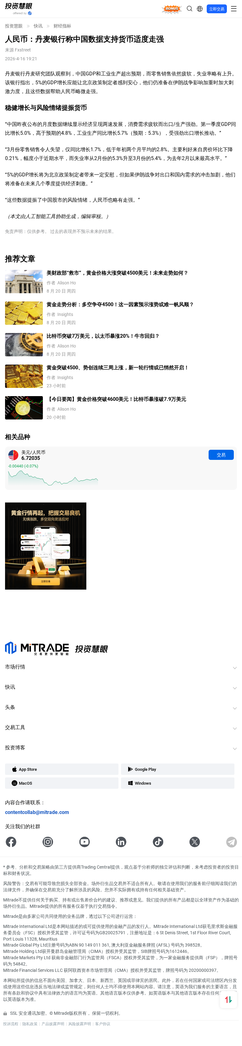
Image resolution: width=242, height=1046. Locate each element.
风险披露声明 (79, 1023)
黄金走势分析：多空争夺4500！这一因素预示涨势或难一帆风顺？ (120, 304)
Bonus (172, 8)
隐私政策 (29, 1023)
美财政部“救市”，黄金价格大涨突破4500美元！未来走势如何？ (117, 272)
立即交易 (216, 8)
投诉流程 (10, 1023)
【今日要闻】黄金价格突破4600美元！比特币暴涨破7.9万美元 (116, 398)
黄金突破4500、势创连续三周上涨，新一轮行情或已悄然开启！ (118, 367)
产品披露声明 (53, 1023)
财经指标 (62, 26)
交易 (221, 455)
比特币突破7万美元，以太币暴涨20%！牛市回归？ (103, 335)
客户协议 (102, 1023)
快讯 (38, 26)
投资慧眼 (14, 26)
